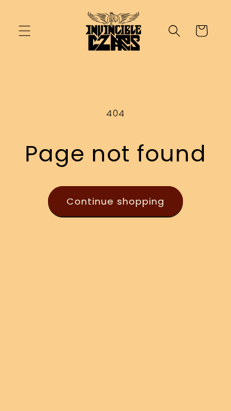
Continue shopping (115, 201)
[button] (24, 30)
